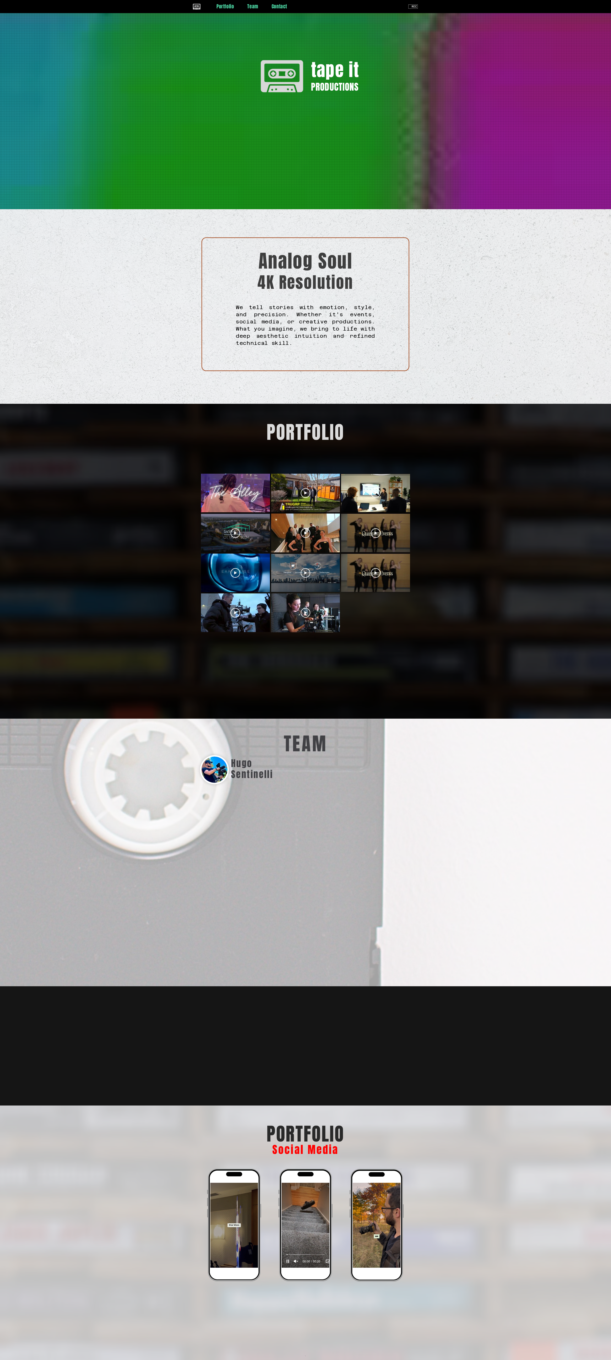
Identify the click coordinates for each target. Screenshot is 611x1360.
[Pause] (216, 1261)
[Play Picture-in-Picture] (256, 1261)
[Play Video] (235, 493)
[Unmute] (224, 1261)
